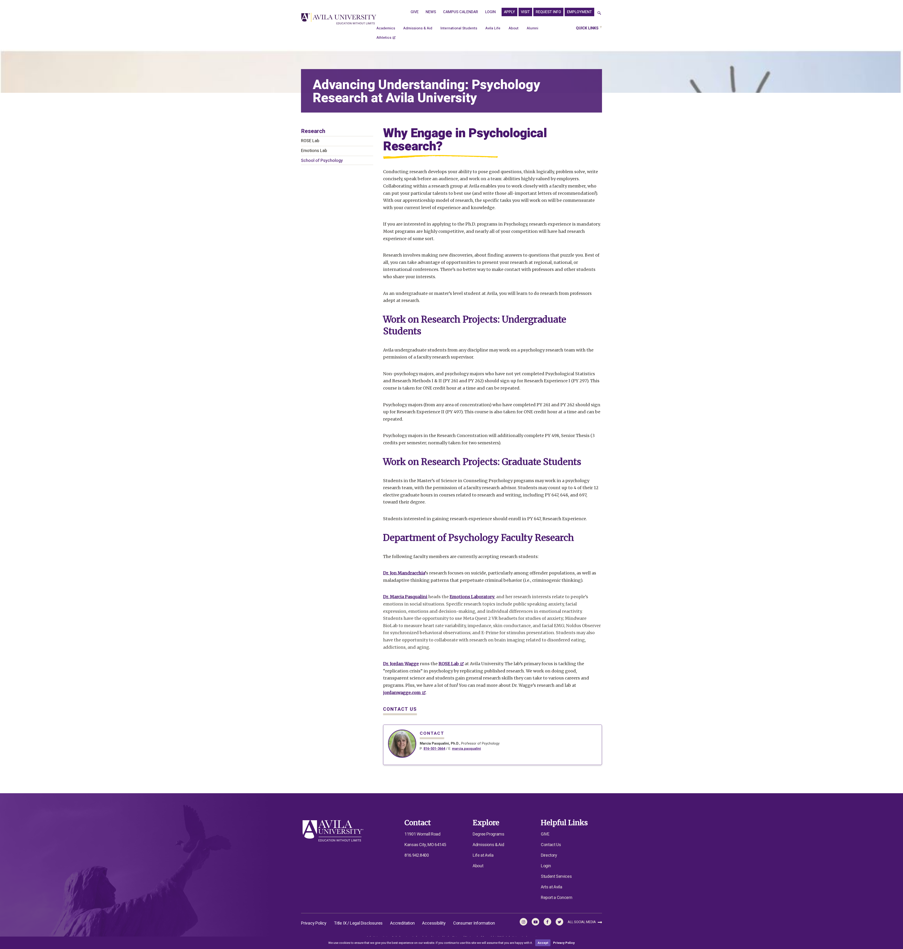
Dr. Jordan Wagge (401, 663)
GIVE (415, 12)
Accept (543, 943)
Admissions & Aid (417, 28)
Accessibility (433, 923)
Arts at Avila (551, 887)
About (514, 28)
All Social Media (582, 922)
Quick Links (587, 28)
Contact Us (551, 845)
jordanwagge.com (402, 692)
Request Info (548, 12)
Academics (385, 28)
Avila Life (492, 28)
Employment (579, 12)
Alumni (532, 28)
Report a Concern (556, 897)
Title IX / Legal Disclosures (358, 923)
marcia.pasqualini (466, 748)
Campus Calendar (460, 12)
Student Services (556, 876)
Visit (525, 12)
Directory (549, 855)
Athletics (383, 37)
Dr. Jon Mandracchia (404, 573)
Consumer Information (474, 923)
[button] (599, 13)
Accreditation (402, 923)
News (431, 12)
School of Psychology (322, 160)
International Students (458, 28)
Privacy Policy (313, 923)
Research (313, 131)
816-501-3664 (434, 748)
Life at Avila (483, 855)
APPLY (509, 12)
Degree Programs (488, 834)
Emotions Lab (314, 151)
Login (490, 12)
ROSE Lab (310, 141)
